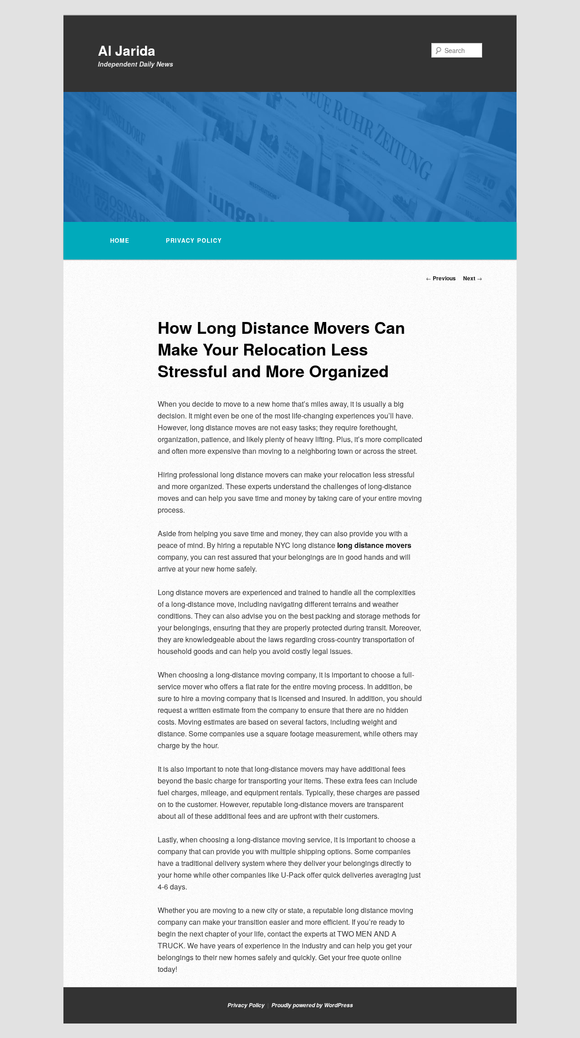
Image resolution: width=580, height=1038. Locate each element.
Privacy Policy (194, 240)
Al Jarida (126, 50)
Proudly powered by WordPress (312, 1005)
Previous (441, 278)
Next (472, 278)
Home (120, 240)
